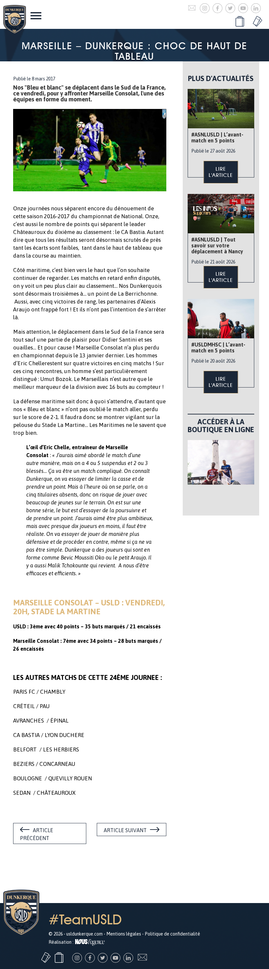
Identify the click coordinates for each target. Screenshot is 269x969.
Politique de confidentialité (172, 934)
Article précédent (36, 834)
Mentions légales (123, 934)
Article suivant (125, 830)
